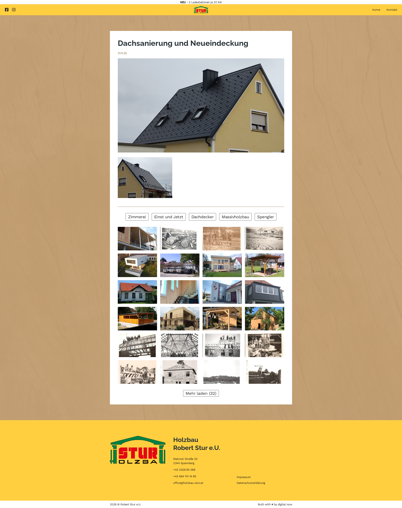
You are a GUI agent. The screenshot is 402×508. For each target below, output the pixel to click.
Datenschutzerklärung (251, 482)
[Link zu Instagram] (14, 10)
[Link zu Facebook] (7, 10)
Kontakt (391, 9)
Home (376, 9)
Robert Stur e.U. (130, 504)
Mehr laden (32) (201, 393)
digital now (285, 504)
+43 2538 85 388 (184, 469)
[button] (137, 217)
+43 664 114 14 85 (184, 476)
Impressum (244, 477)
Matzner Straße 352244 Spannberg (185, 461)
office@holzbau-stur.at (188, 482)
